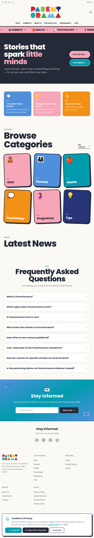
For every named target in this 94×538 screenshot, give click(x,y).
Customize (57, 530)
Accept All (15, 530)
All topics (81, 146)
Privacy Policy (39, 492)
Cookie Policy (53, 525)
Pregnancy (65, 23)
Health (37, 23)
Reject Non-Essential (37, 530)
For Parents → (80, 63)
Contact (5, 500)
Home (67, 460)
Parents (27, 23)
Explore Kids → (80, 54)
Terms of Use (39, 504)
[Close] (87, 518)
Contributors (7, 496)
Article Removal (40, 496)
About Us (5, 492)
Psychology (50, 23)
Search (89, 2)
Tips (76, 23)
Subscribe (67, 410)
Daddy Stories (71, 464)
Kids (18, 23)
